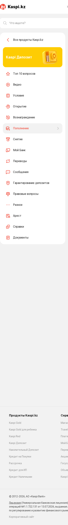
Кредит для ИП (18, 470)
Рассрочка (15, 463)
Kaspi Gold (15, 422)
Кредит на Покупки (20, 456)
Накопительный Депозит (24, 449)
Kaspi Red (14, 436)
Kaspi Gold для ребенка (23, 429)
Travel (64, 429)
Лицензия (15, 502)
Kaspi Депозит (18, 443)
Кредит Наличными (20, 476)
